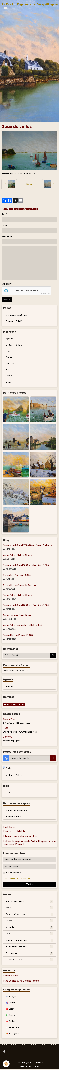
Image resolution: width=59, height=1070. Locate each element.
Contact (9, 357)
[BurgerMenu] (5, 8)
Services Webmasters (29, 914)
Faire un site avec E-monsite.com (21, 980)
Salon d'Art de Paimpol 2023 (18, 635)
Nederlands (13, 1027)
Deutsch (12, 1021)
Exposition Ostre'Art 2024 (17, 575)
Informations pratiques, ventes (20, 836)
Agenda (9, 339)
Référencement (11, 975)
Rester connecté (13, 873)
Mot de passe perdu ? (23, 878)
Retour (29, 184)
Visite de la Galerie (14, 345)
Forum (9, 370)
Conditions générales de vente (29, 1062)
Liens (8, 382)
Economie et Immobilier (29, 947)
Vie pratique (29, 927)
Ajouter (7, 299)
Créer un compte (9, 878)
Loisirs (29, 921)
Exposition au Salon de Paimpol (19, 585)
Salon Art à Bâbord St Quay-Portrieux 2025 (26, 565)
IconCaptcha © (45, 293)
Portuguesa (13, 1034)
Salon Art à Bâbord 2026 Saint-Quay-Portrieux (27, 545)
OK (53, 655)
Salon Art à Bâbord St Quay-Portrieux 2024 (26, 605)
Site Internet (7, 236)
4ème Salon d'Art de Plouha (17, 555)
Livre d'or (10, 376)
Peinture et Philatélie (15, 321)
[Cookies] (6, 1063)
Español (12, 1009)
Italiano (11, 1015)
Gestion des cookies (29, 1066)
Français (12, 996)
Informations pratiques (16, 315)
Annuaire (10, 363)
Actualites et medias (29, 901)
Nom (4, 214)
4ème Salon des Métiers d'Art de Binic (23, 625)
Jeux (29, 934)
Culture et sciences (29, 960)
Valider (29, 884)
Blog (8, 351)
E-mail (4, 225)
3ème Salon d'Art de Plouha (17, 595)
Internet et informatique (29, 940)
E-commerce (29, 953)
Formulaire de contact (14, 704)
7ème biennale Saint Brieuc (17, 615)
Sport (29, 908)
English (11, 1003)
